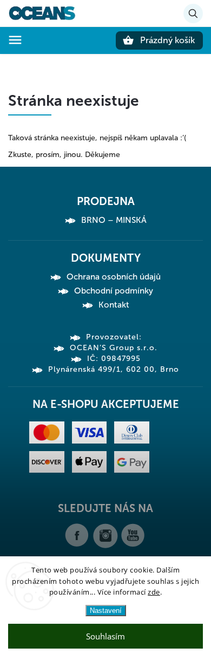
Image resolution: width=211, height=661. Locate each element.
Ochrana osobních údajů (114, 277)
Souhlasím (105, 636)
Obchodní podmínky (113, 291)
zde (154, 592)
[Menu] (15, 40)
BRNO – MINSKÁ (114, 220)
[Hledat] (193, 13)
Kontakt (113, 305)
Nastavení (106, 611)
